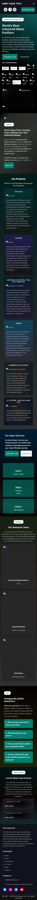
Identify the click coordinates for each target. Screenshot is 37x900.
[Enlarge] (15, 92)
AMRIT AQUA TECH (11, 3)
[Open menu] (33, 3)
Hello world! (9, 806)
